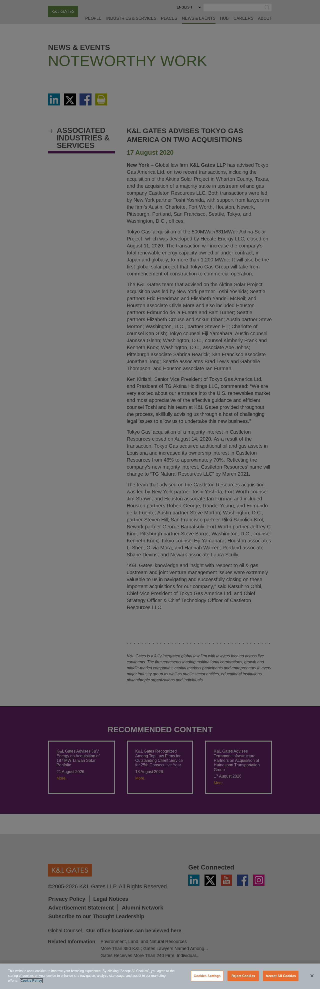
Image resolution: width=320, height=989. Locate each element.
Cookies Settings (207, 976)
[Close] (312, 975)
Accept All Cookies (281, 976)
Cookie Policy (31, 981)
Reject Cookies (243, 976)
